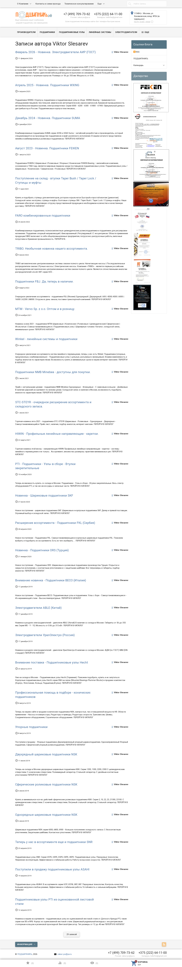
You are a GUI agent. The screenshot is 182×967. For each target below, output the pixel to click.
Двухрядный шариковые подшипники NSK (46, 754)
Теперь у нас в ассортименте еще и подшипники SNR (53, 842)
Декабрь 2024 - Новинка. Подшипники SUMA (47, 118)
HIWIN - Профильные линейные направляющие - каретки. (57, 433)
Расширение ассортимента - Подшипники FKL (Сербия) (55, 522)
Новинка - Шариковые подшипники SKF (44, 495)
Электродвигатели (126, 32)
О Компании (22, 4)
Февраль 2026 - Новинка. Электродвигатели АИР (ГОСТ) (55, 52)
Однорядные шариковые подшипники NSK (46, 814)
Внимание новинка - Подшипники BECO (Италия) (50, 580)
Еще (100, 4)
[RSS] (164, 944)
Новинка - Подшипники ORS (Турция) (42, 550)
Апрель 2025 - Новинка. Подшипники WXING (47, 85)
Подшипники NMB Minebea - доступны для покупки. (53, 372)
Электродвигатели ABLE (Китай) (38, 607)
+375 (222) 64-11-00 (108, 14)
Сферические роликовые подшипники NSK (46, 784)
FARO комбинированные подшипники (42, 215)
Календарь (138, 65)
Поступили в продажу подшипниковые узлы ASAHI (52, 869)
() (30, 963)
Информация (24, 944)
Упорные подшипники (31, 727)
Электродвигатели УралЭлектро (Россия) (45, 635)
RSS (137, 52)
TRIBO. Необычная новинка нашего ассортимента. (51, 248)
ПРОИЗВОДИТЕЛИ (26, 32)
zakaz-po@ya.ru (63, 954)
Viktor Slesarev (121, 52)
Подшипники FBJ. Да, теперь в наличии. (44, 281)
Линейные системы (100, 32)
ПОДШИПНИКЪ (140, 58)
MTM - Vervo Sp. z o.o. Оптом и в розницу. (45, 309)
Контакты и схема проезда (47, 4)
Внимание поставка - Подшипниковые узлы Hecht (51, 662)
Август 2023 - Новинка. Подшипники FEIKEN (47, 148)
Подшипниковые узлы (72, 32)
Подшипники (47, 32)
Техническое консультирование (79, 4)
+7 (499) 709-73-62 (77, 14)
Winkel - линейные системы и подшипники (46, 339)
